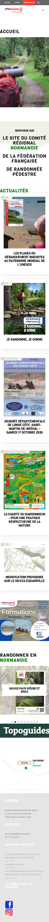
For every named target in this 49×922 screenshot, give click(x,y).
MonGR (7, 3)
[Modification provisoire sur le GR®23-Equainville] (24, 558)
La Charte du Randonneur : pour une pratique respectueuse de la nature (24, 519)
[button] (38, 2)
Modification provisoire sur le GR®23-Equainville (24, 579)
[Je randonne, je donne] (24, 309)
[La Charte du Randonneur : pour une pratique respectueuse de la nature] (24, 480)
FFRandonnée (29, 3)
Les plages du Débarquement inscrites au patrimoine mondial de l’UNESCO (24, 259)
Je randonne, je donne (24, 339)
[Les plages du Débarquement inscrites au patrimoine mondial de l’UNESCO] (24, 223)
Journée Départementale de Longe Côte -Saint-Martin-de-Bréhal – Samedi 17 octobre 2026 (24, 427)
